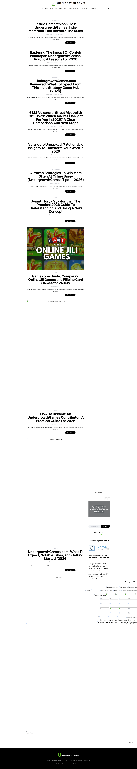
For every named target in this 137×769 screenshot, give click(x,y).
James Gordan (56, 154)
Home (42, 8)
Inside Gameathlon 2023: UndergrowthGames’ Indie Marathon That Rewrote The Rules (55, 27)
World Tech (58, 8)
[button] (109, 498)
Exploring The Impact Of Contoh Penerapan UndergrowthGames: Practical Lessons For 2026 (55, 55)
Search (105, 526)
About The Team (84, 8)
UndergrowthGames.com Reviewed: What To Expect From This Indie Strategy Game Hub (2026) (55, 86)
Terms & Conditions (57, 760)
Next (61, 577)
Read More (69, 42)
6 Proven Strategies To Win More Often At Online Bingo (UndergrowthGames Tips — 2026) (55, 176)
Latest (75, 8)
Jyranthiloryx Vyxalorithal (56, 34)
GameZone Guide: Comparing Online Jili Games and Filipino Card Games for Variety (55, 279)
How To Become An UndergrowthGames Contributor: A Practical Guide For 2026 (56, 417)
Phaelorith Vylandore (57, 126)
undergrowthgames (94, 578)
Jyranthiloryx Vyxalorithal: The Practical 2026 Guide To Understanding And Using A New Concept (55, 206)
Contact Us (93, 8)
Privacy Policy (68, 760)
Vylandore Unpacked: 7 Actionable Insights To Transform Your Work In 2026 (55, 147)
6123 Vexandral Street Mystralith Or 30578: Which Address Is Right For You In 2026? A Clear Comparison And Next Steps (56, 117)
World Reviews (49, 8)
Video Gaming (55, 20)
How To (56, 109)
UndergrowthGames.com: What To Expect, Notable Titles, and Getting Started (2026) (55, 555)
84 (57, 577)
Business (55, 140)
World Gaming (68, 8)
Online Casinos (56, 169)
